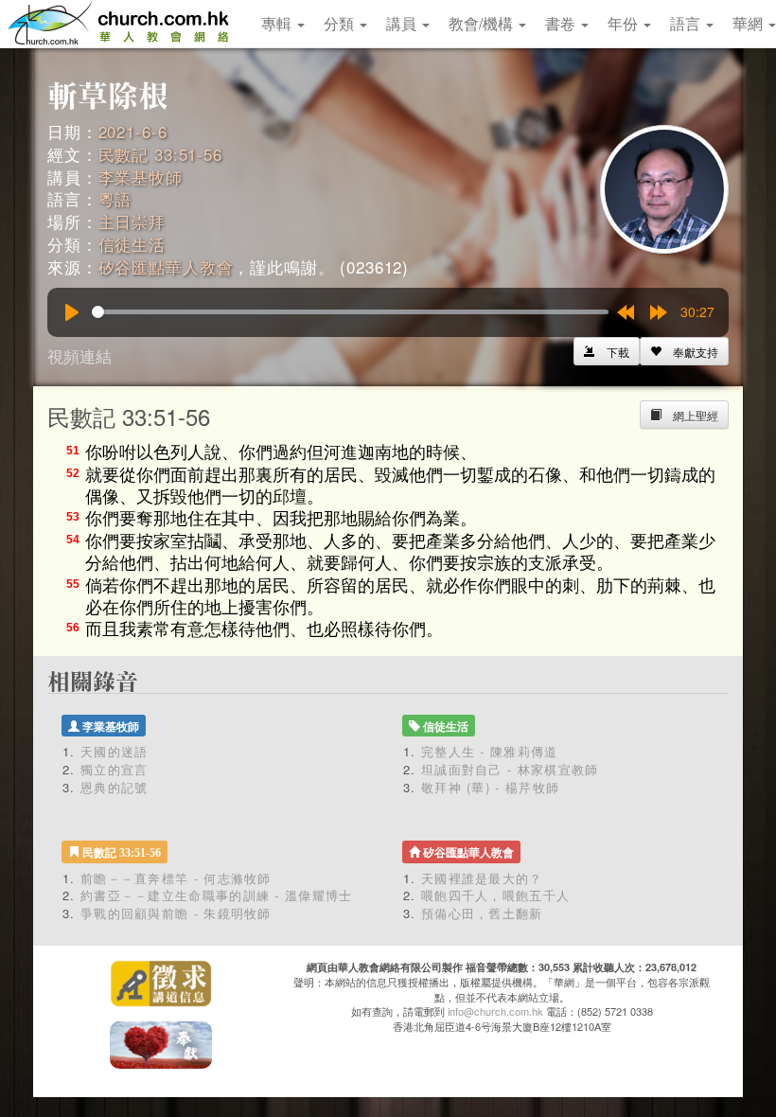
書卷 (562, 23)
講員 (403, 23)
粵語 (115, 198)
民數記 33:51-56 (160, 154)
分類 (341, 23)
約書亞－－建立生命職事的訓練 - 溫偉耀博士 (216, 895)
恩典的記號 (114, 787)
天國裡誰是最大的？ (482, 878)
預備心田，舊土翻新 (482, 913)
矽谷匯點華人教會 (166, 266)
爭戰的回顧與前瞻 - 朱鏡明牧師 (176, 913)
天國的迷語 (114, 751)
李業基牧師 (140, 176)
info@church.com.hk (495, 1011)
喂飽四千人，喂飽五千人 (495, 895)
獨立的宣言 (114, 769)
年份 (625, 23)
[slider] (350, 312)
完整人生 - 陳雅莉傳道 (489, 751)
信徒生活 (132, 244)
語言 (687, 23)
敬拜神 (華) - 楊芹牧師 (490, 787)
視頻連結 (79, 355)
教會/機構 (483, 23)
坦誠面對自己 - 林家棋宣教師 (510, 769)
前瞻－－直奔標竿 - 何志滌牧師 (176, 878)
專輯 (278, 23)
